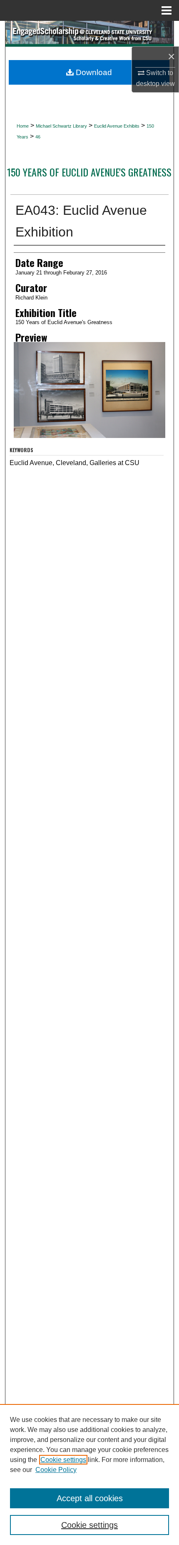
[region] (89, 1474)
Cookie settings (63, 1459)
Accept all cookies (90, 1498)
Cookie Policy (56, 1469)
